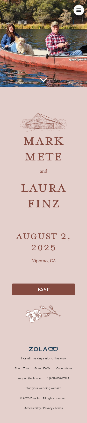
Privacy (47, 408)
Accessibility (32, 408)
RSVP (43, 289)
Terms (59, 408)
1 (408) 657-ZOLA (58, 378)
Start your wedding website (43, 388)
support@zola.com (30, 378)
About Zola (21, 368)
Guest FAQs (43, 368)
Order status (64, 368)
